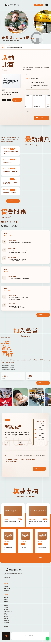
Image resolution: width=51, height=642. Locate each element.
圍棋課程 (6, 607)
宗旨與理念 (6, 590)
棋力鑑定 (6, 609)
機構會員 (6, 601)
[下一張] (9, 99)
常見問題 (6, 615)
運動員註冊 (6, 620)
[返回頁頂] (6, 636)
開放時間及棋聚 (8, 588)
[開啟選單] (46, 5)
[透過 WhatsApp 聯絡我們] (47, 638)
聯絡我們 (6, 618)
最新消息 (6, 617)
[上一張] (4, 99)
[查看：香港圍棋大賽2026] (10, 81)
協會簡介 (6, 586)
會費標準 (6, 599)
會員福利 (6, 597)
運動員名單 (6, 622)
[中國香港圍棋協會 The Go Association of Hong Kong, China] (12, 4)
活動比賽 (6, 613)
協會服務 (6, 605)
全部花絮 (27, 111)
